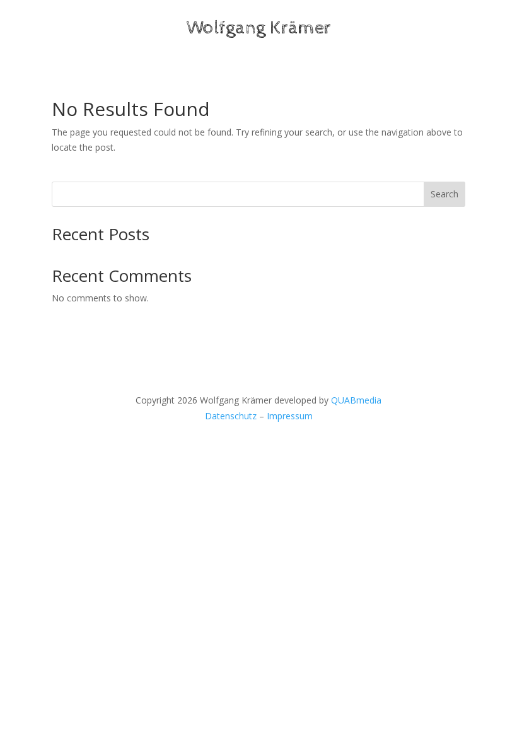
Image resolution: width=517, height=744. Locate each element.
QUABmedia (356, 400)
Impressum (290, 416)
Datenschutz (231, 416)
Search (444, 194)
